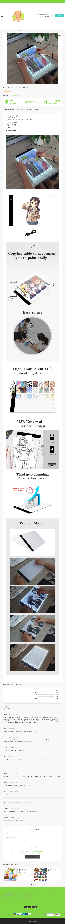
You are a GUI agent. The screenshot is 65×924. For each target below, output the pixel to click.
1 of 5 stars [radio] (27, 848)
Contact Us (26, 898)
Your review (10, 837)
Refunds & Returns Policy (50, 893)
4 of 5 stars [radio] (35, 848)
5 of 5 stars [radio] (37, 848)
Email (36, 833)
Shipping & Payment (33, 109)
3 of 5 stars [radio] (32, 848)
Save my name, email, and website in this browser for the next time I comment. (33, 853)
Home (4, 31)
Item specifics (21, 109)
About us (26, 893)
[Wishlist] (52, 15)
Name (9, 833)
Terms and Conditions (29, 895)
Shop (8, 31)
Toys (12, 31)
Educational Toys (18, 31)
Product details (9, 109)
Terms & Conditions (37, 851)
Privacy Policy (27, 900)
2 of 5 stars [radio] (30, 848)
